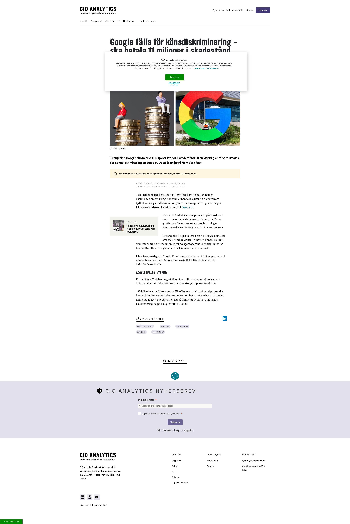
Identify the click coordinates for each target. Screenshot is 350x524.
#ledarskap (158, 332)
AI (173, 471)
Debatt (83, 21)
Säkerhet (176, 477)
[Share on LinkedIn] (225, 318)
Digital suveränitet (180, 482)
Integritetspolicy (98, 505)
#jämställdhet (145, 326)
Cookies (84, 505)
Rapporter (176, 461)
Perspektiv (95, 21)
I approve (174, 77)
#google (165, 326)
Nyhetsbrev (218, 10)
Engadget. (187, 207)
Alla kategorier (148, 21)
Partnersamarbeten (235, 10)
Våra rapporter (112, 21)
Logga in (263, 10)
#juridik (141, 332)
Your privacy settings (11, 521)
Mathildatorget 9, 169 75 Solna (253, 468)
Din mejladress (146, 399)
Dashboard (128, 21)
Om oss (249, 10)
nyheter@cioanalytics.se (253, 461)
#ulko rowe (182, 326)
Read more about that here (206, 68)
